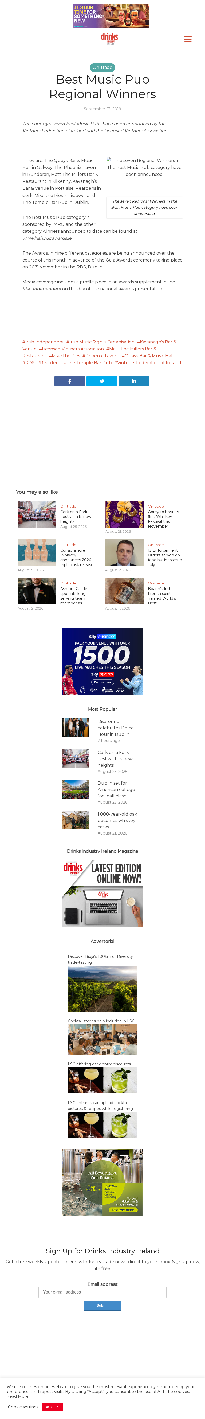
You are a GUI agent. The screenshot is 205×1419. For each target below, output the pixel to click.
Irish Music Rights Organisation (102, 342)
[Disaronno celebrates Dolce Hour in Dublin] (80, 727)
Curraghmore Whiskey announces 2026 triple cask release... (78, 557)
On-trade (102, 67)
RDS (30, 362)
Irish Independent (44, 342)
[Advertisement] (102, 431)
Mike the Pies (66, 355)
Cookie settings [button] (23, 1407)
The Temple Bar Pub (89, 362)
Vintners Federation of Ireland (149, 362)
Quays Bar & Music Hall (149, 355)
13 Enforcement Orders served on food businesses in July (165, 557)
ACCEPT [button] (53, 1407)
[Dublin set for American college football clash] (80, 789)
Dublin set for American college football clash (116, 790)
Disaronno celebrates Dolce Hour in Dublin (116, 728)
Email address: (103, 1284)
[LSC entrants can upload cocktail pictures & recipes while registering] (102, 1124)
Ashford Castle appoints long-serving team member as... (73, 596)
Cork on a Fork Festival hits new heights (75, 516)
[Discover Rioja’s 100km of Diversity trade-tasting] (102, 988)
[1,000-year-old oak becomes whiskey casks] (80, 820)
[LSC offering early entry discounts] (102, 1080)
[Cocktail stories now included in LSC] (102, 1039)
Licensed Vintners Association (73, 348)
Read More (18, 1396)
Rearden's (50, 362)
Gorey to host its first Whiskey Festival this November (163, 519)
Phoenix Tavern (102, 355)
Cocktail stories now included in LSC (101, 1021)
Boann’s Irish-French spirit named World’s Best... (162, 596)
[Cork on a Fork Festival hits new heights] (80, 758)
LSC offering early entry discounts (99, 1064)
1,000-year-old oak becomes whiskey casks (117, 820)
